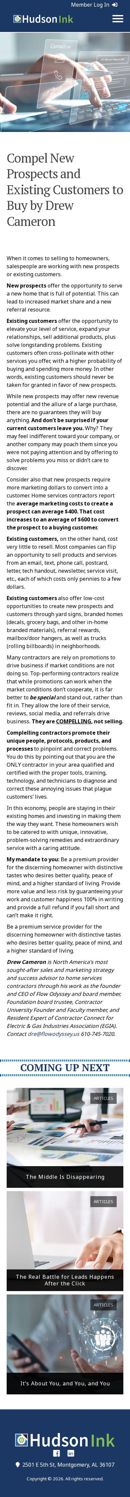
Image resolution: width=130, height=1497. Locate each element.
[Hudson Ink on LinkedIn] (71, 1453)
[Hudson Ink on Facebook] (56, 1453)
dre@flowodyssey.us (53, 1034)
